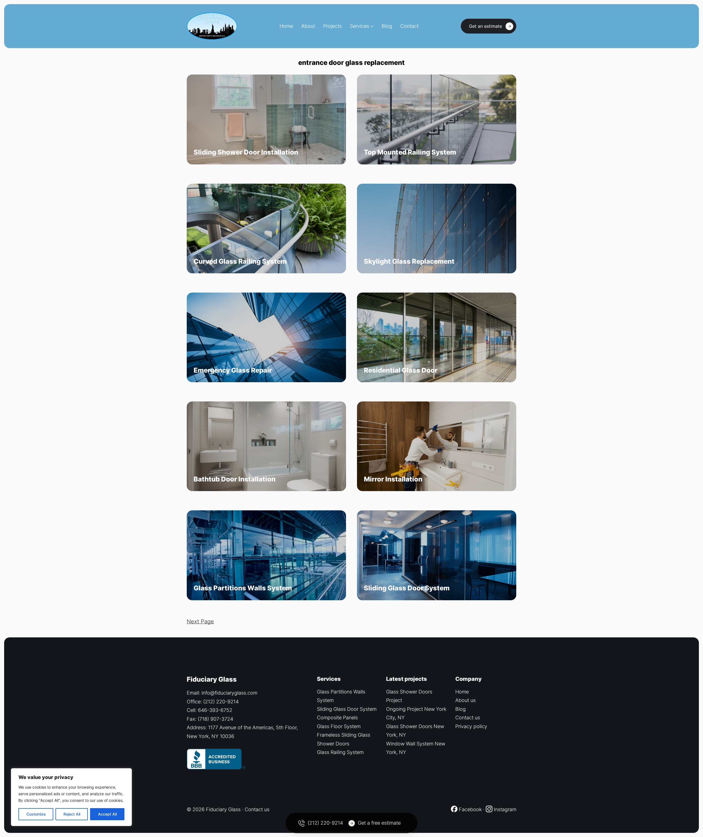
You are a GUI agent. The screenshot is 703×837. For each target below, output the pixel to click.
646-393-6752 (215, 710)
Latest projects (406, 679)
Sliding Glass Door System (407, 588)
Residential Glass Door (400, 370)
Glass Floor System (339, 726)
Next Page (200, 621)
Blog (460, 709)
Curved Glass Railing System (240, 261)
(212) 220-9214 (221, 701)
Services (359, 26)
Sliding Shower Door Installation (246, 152)
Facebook (469, 809)
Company (468, 679)
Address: (197, 727)
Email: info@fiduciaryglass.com (222, 693)
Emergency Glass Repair (233, 370)
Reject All (71, 814)
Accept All (107, 814)
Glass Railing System (340, 752)
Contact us (467, 717)
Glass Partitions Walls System (243, 588)
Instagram (505, 809)
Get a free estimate (379, 823)
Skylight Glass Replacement (409, 261)
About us (465, 700)
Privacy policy (471, 726)
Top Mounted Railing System (410, 152)
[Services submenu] (371, 26)
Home (462, 692)
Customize (36, 814)
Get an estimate (485, 26)
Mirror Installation (393, 479)
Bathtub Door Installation (234, 479)
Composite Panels (337, 717)
